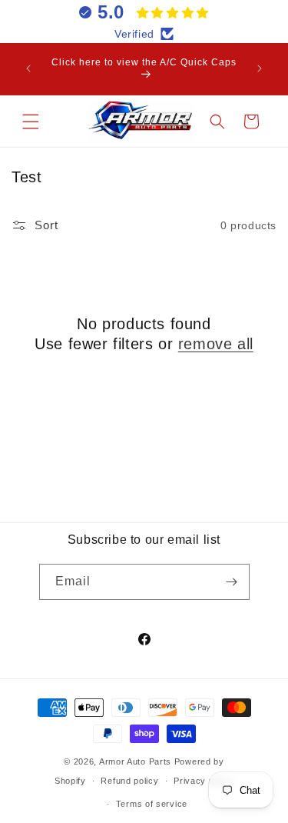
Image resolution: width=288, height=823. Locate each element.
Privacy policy (203, 780)
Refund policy (129, 780)
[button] (31, 121)
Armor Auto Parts (135, 761)
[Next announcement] (259, 68)
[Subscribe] (232, 582)
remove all (215, 343)
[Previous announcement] (28, 68)
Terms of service (151, 803)
